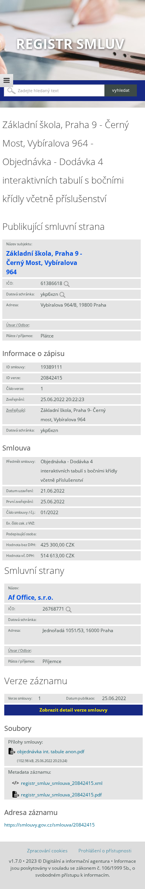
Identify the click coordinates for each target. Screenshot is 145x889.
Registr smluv (70, 43)
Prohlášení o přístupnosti (104, 850)
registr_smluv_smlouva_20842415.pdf (61, 795)
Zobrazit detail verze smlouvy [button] (73, 710)
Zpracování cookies (47, 850)
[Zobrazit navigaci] (6, 80)
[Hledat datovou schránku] (62, 294)
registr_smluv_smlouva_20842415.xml (61, 783)
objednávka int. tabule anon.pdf (50, 751)
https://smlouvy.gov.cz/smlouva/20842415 (49, 825)
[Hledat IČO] (66, 283)
